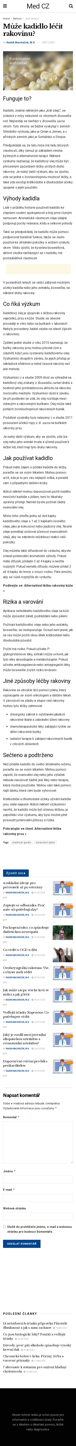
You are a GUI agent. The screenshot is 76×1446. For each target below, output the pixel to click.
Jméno (9, 1171)
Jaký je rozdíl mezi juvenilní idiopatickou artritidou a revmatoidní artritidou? (24, 1039)
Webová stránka (14, 1208)
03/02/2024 (39, 977)
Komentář (11, 1117)
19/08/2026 (61, 1328)
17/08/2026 (39, 1361)
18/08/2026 (23, 1339)
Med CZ (38, 6)
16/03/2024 (39, 915)
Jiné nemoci (32, 18)
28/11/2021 (48, 42)
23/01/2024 (39, 1022)
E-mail (9, 1190)
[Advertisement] (38, 269)
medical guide (21, 842)
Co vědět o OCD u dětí (20, 950)
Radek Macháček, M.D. (20, 42)
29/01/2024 (39, 1000)
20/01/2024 (39, 1049)
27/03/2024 (39, 893)
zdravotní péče (45, 842)
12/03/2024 (39, 955)
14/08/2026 (31, 1372)
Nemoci (17, 18)
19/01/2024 (39, 1071)
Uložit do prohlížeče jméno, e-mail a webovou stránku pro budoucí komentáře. (39, 1229)
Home (6, 18)
